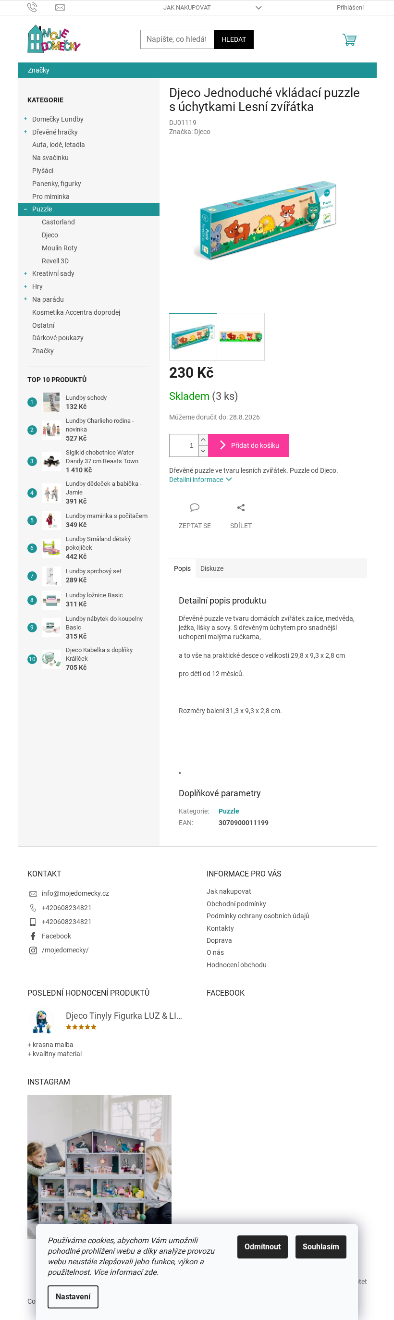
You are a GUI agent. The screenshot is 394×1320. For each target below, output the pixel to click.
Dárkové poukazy (58, 338)
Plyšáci (42, 170)
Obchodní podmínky (236, 904)
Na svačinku (50, 157)
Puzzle (42, 209)
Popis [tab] (182, 568)
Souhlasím (321, 1246)
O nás (215, 952)
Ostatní (43, 325)
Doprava (219, 940)
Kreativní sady (53, 273)
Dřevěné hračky (55, 132)
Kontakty (220, 928)
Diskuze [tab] (211, 568)
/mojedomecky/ (65, 950)
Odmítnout (263, 1246)
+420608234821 (67, 908)
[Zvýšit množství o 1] (203, 439)
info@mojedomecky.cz (75, 893)
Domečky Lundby (58, 119)
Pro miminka (51, 196)
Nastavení (73, 1296)
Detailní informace (196, 479)
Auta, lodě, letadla (58, 144)
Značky (43, 351)
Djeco (50, 235)
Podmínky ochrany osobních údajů (258, 916)
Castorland (58, 222)
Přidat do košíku (255, 445)
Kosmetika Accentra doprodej (76, 312)
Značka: (189, 132)
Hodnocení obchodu (237, 965)
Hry (37, 286)
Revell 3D (55, 261)
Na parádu (48, 299)
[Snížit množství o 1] (203, 450)
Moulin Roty (59, 248)
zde (150, 1272)
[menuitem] (38, 70)
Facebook (56, 936)
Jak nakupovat (187, 7)
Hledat (234, 39)
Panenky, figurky (56, 183)
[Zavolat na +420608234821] (41, 7)
